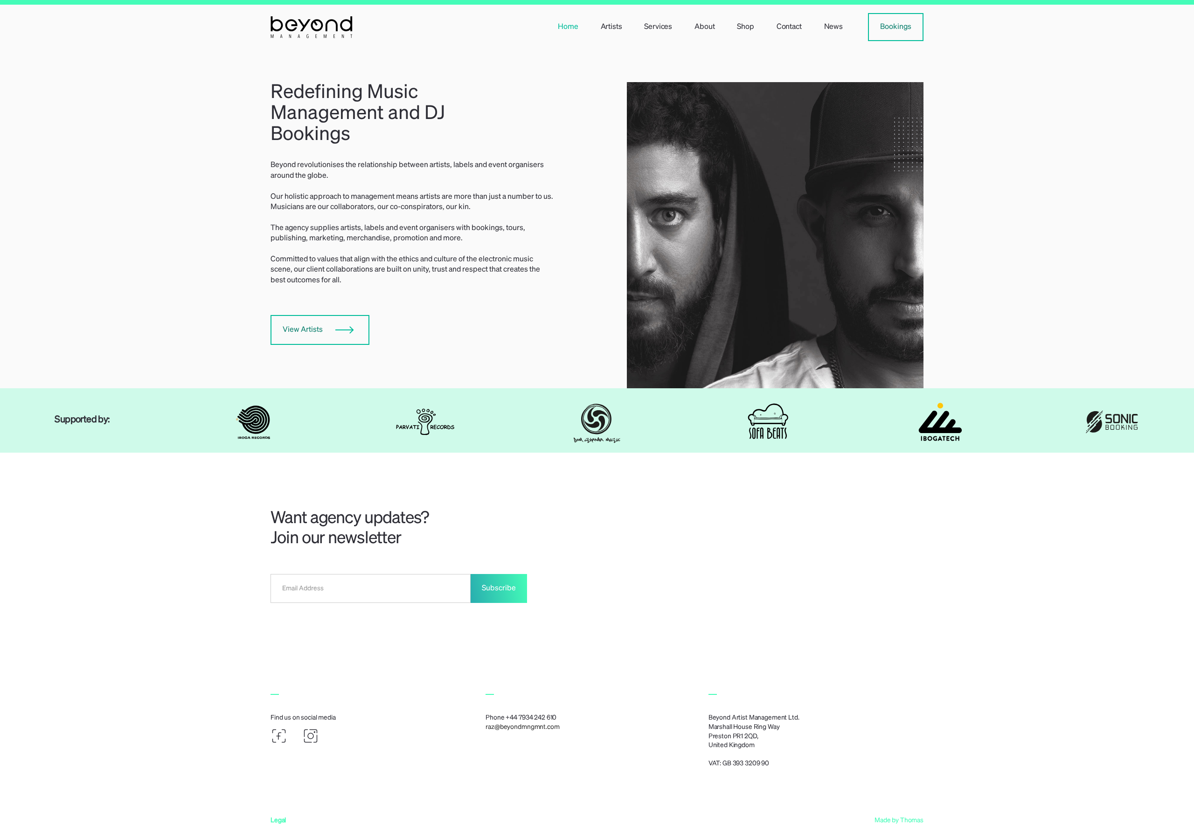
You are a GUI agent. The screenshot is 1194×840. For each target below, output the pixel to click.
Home (568, 27)
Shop (745, 27)
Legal (278, 820)
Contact (789, 27)
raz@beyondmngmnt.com (522, 727)
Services (658, 27)
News (833, 27)
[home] (375, 26)
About (704, 27)
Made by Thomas (899, 820)
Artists (611, 27)
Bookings (895, 27)
